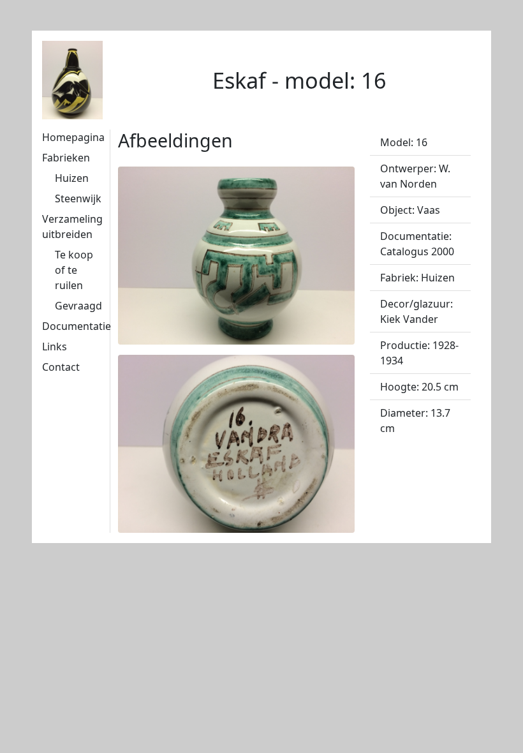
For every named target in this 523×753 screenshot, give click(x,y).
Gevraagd (78, 306)
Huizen (72, 178)
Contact (61, 367)
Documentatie (76, 326)
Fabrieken (66, 158)
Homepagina (73, 137)
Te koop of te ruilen (74, 270)
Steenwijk (78, 198)
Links (54, 346)
